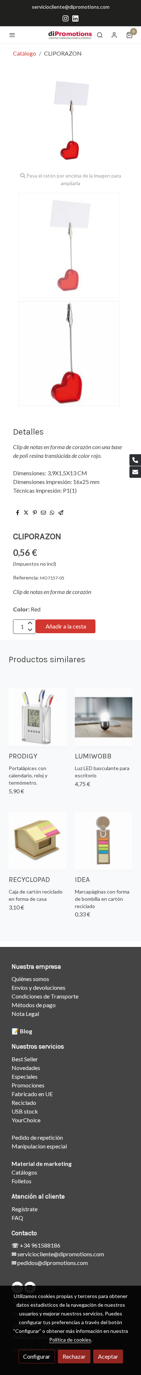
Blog (26, 1031)
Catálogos (24, 1172)
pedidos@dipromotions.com (52, 1262)
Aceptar (108, 1356)
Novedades (26, 1067)
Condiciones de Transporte (45, 996)
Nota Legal (25, 1013)
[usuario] (114, 35)
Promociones (28, 1085)
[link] (70, 34)
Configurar (36, 1356)
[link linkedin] (75, 18)
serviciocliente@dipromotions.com (71, 7)
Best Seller (25, 1058)
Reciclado (24, 1102)
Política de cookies (70, 1340)
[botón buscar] (99, 35)
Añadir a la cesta (66, 626)
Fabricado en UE (32, 1093)
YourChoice (26, 1119)
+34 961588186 (39, 1245)
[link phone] (135, 460)
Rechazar (74, 1356)
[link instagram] (66, 18)
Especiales (25, 1076)
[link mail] (135, 472)
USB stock (25, 1111)
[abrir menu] (12, 35)
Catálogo (24, 53)
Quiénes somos (30, 978)
